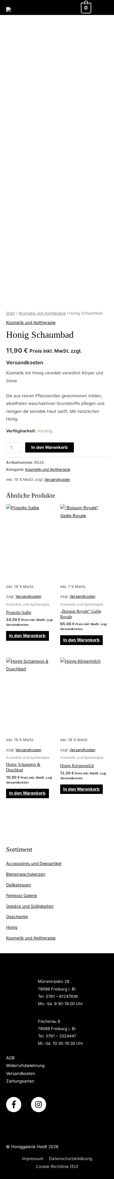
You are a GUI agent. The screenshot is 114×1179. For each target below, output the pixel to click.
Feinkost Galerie (21, 895)
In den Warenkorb (49, 447)
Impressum (32, 1158)
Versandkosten (57, 479)
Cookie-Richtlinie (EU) (57, 1166)
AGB (10, 1057)
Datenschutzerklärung (70, 1158)
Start (10, 313)
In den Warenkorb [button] (27, 635)
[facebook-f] (18, 1104)
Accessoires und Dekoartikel (33, 863)
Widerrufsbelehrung (25, 1065)
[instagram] (40, 1104)
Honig (11, 927)
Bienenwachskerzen (25, 874)
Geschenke (17, 916)
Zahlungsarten (20, 1081)
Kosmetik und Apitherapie (31, 938)
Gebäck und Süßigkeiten (30, 906)
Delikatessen (18, 884)
